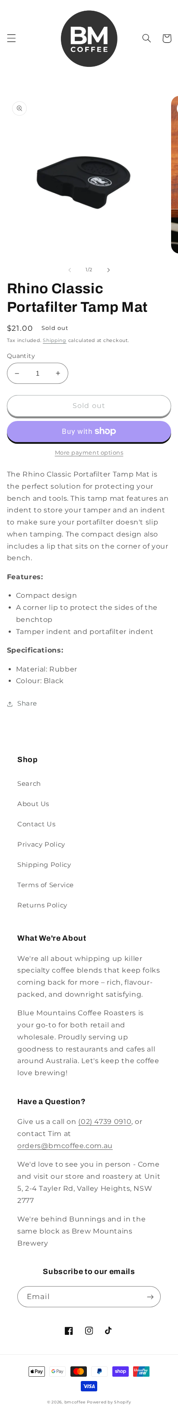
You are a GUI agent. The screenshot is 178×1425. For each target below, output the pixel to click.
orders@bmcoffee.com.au (65, 1146)
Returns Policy (42, 905)
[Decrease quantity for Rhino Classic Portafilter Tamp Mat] (17, 373)
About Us (33, 804)
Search (29, 784)
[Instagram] (89, 1331)
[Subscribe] (150, 1296)
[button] (11, 38)
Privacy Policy (41, 844)
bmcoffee (75, 1402)
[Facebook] (69, 1331)
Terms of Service (45, 885)
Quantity (21, 355)
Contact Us (36, 824)
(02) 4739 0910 (104, 1121)
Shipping (55, 340)
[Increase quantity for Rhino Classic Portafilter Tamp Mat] (58, 373)
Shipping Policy (44, 865)
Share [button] (27, 703)
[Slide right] (108, 270)
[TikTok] (109, 1331)
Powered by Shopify (109, 1402)
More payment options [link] (89, 452)
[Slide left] (69, 270)
